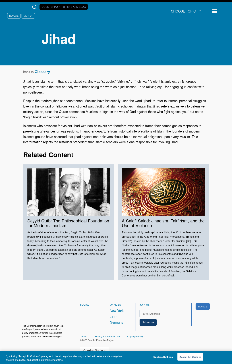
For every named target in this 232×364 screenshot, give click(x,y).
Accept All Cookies (190, 357)
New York (117, 310)
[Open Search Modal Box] (35, 7)
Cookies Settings (94, 350)
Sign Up (28, 15)
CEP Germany (116, 319)
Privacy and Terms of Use (107, 336)
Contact (84, 336)
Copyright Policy (135, 336)
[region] (116, 357)
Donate (13, 15)
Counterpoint (64, 7)
